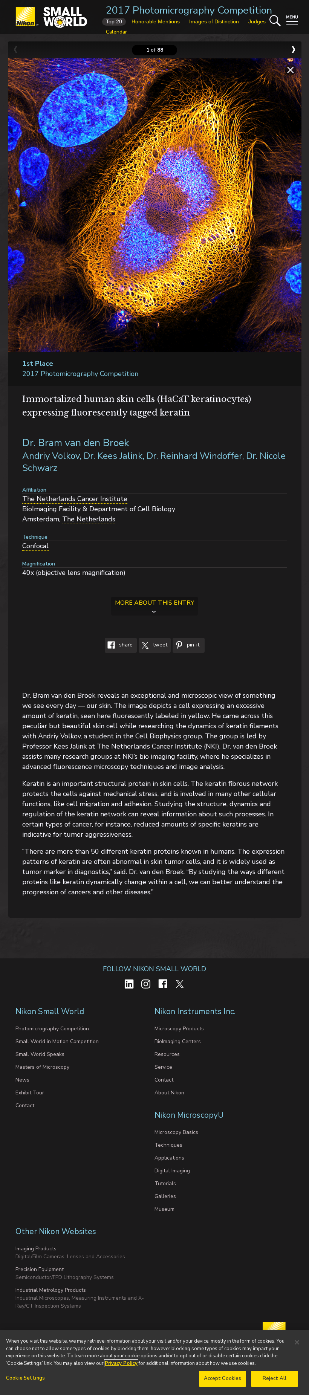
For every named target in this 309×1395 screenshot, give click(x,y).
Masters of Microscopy (42, 1067)
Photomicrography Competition (52, 1028)
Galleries (165, 1196)
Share (125, 645)
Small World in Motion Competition (57, 1041)
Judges (257, 21)
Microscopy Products (179, 1028)
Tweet (159, 645)
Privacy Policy (121, 1363)
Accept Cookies (223, 1378)
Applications (169, 1157)
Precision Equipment (39, 1269)
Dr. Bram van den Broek (75, 443)
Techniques (168, 1145)
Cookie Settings (25, 1378)
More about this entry (154, 603)
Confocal (35, 545)
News (22, 1079)
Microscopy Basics (176, 1132)
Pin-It (192, 645)
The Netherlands (88, 519)
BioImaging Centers (177, 1041)
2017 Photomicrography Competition (189, 10)
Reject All (274, 1378)
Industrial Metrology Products (50, 1290)
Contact (24, 1105)
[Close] (297, 1342)
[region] (154, 1362)
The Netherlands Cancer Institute (74, 498)
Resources (167, 1054)
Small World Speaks (39, 1054)
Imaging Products (36, 1248)
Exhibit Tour (29, 1092)
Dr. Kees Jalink (113, 456)
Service (163, 1067)
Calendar (116, 31)
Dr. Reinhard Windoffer (194, 456)
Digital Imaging (172, 1170)
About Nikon (169, 1092)
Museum (164, 1209)
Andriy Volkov (51, 456)
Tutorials (165, 1183)
